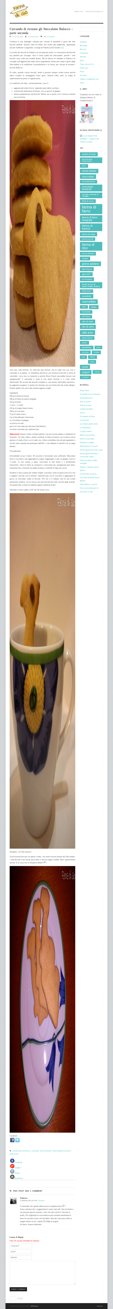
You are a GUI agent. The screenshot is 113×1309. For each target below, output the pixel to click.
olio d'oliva (86, 316)
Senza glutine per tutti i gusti (91, 450)
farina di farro (89, 209)
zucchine (85, 377)
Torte (82, 83)
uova (92, 362)
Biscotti (83, 49)
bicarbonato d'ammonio (21, 1151)
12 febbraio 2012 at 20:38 (28, 1200)
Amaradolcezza (86, 398)
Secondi (83, 75)
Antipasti (83, 42)
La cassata (84, 420)
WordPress (18, 1178)
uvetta (85, 367)
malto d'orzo (14, 1154)
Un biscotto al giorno (88, 474)
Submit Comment (18, 1289)
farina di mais (88, 234)
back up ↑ (100, 1306)
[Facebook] (12, 1140)
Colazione (84, 53)
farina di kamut (45, 1151)
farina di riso (88, 246)
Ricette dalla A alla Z (94, 11)
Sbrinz (92, 357)
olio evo (87, 332)
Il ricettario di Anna (87, 416)
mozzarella (86, 312)
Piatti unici (84, 68)
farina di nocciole (87, 239)
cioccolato (35, 1151)
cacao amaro (89, 171)
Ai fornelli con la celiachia (90, 394)
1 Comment (51, 36)
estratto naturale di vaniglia (90, 195)
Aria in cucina (85, 402)
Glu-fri (82, 413)
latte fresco (87, 269)
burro (84, 166)
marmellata (89, 301)
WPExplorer (34, 1306)
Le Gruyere (87, 279)
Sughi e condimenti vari (89, 79)
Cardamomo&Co (86, 409)
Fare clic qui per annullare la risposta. (25, 1241)
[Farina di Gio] (19, 16)
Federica (23, 1198)
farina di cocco (88, 201)
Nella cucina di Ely (87, 435)
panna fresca (87, 338)
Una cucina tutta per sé (89, 488)
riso (83, 357)
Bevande (83, 46)
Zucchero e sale (86, 492)
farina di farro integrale (89, 218)
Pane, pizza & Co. (87, 64)
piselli (98, 347)
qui (61, 48)
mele (84, 307)
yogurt (85, 372)
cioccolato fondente (87, 188)
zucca (97, 372)
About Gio (78, 11)
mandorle (86, 296)
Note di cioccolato (87, 439)
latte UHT (86, 274)
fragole (85, 258)
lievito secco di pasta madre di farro (91, 285)
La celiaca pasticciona (89, 424)
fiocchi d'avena (88, 253)
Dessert (83, 57)
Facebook (18, 1162)
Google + (18, 1168)
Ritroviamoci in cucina (89, 446)
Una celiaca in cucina (88, 484)
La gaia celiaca (86, 431)
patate (84, 343)
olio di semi (88, 326)
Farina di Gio (34, 36)
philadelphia (86, 347)
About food (84, 390)
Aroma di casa (86, 405)
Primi (82, 72)
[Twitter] (17, 1140)
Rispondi (41, 1200)
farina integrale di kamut (62, 1151)
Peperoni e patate (87, 442)
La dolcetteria (85, 428)
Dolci (82, 61)
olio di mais (87, 321)
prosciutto (85, 352)
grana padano (90, 263)
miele (93, 307)
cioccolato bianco (88, 182)
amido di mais (89, 154)
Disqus (17, 1173)
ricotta (96, 352)
